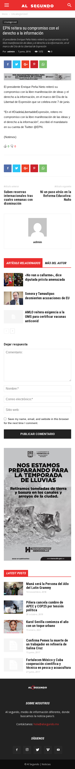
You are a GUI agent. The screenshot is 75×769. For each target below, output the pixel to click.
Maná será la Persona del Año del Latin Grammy (47, 586)
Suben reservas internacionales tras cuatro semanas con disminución (18, 197)
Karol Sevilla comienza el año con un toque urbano (47, 624)
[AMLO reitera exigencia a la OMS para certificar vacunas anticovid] (13, 316)
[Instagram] (27, 750)
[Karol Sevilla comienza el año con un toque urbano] (13, 626)
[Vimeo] (48, 750)
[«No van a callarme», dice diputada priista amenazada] (13, 279)
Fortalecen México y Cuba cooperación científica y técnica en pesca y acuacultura (48, 664)
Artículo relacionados (23, 263)
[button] (69, 5)
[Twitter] (37, 750)
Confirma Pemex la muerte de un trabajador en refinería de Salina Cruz (47, 644)
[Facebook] (17, 750)
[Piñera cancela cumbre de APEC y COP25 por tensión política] (13, 607)
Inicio (5, 14)
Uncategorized (19, 14)
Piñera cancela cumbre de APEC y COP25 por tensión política (45, 606)
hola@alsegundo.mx (46, 724)
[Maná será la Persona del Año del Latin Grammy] (13, 588)
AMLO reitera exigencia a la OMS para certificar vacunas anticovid (45, 316)
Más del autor (55, 263)
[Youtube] (58, 750)
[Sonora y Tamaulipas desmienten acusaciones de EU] (13, 298)
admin (11, 51)
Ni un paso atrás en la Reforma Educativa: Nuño (55, 196)
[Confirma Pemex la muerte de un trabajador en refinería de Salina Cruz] (13, 645)
